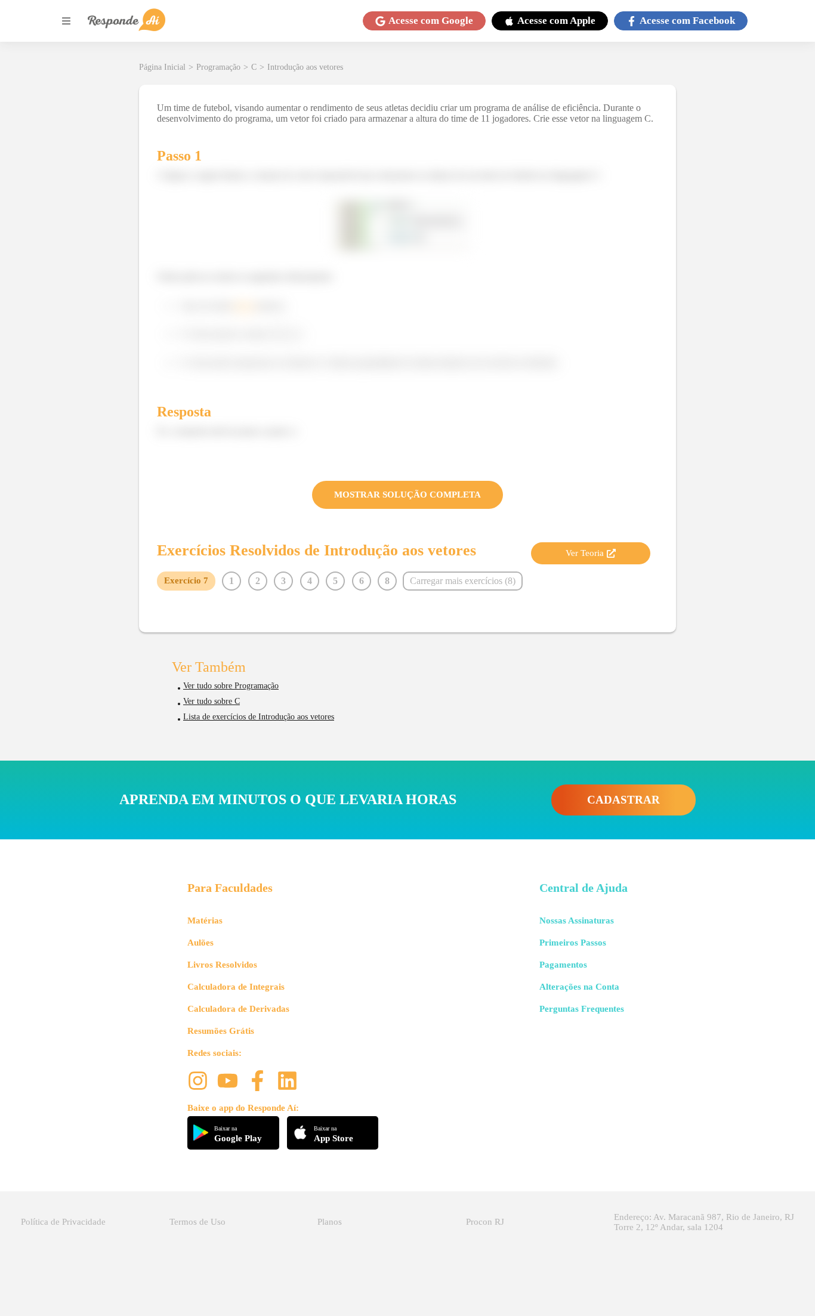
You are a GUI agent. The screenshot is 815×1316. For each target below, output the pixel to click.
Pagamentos (563, 964)
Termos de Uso (197, 1222)
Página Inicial (162, 67)
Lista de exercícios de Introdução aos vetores (258, 716)
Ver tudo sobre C (211, 701)
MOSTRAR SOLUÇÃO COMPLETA (407, 494)
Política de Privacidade (63, 1222)
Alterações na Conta (579, 986)
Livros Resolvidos (222, 964)
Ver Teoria (585, 553)
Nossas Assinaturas (576, 920)
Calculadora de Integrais (236, 986)
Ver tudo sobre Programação (231, 685)
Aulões (200, 942)
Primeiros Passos (572, 942)
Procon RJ (485, 1222)
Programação (218, 67)
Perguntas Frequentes (581, 1009)
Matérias (205, 920)
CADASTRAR (623, 799)
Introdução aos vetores (305, 67)
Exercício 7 (186, 580)
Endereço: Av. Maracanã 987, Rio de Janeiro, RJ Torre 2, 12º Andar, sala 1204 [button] (704, 1222)
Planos (329, 1222)
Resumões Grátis (220, 1031)
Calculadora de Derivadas (238, 1009)
